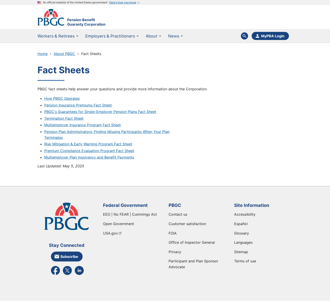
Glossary (241, 233)
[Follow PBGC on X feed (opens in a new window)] (67, 274)
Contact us (178, 214)
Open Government (118, 223)
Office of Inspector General (192, 242)
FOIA (173, 233)
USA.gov (110, 233)
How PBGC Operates (62, 98)
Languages (243, 242)
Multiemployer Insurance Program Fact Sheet (82, 125)
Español (241, 223)
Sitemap (241, 252)
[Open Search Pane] (244, 36)
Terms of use (245, 261)
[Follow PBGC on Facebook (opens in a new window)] (55, 274)
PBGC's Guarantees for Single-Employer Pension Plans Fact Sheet (100, 111)
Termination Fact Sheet (64, 118)
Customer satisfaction (187, 223)
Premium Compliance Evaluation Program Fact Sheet (89, 150)
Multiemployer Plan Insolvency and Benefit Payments (89, 157)
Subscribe (69, 256)
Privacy (175, 252)
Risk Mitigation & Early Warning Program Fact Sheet (88, 144)
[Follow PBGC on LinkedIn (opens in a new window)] (79, 274)
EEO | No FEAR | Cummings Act (130, 214)
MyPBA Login (272, 36)
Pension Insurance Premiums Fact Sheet (78, 105)
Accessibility (244, 214)
